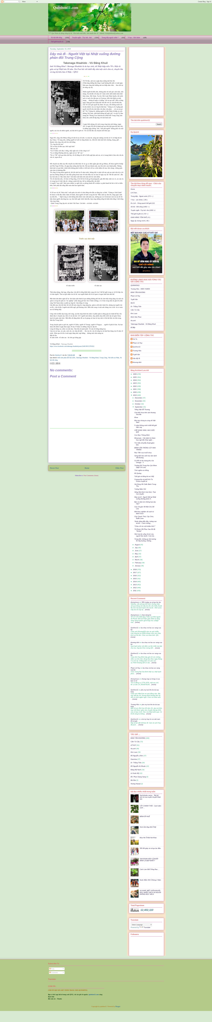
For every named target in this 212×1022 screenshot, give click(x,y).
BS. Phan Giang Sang (138, 777)
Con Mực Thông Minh (142, 435)
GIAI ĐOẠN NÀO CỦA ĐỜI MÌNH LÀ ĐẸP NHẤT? (149, 859)
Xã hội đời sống (56, 37)
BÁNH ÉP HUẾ (145, 816)
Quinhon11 (58, 355)
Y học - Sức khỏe (134, 37)
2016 (135, 575)
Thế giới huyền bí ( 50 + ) (139, 214)
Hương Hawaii (135, 784)
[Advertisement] (86, 445)
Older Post (119, 468)
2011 (135, 590)
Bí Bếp (133, 327)
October (138, 404)
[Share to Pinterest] (59, 363)
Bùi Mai (133, 780)
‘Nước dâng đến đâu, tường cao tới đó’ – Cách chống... (145, 522)
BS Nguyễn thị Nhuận (138, 766)
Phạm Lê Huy (137, 343)
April (136, 557)
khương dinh (135, 642)
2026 (135, 374)
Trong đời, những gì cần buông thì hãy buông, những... (145, 540)
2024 (135, 380)
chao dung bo (146, 615)
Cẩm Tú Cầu (135, 310)
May (136, 554)
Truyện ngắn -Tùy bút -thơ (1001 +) (143, 210)
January (138, 566)
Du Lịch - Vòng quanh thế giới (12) (143, 203)
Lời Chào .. (134, 193)
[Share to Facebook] (57, 363)
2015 (135, 578)
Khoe (136, 417)
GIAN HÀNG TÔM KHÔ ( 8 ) (140, 217)
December (139, 398)
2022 (135, 386)
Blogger (117, 1006)
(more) (147, 609)
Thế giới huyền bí (57, 42)
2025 (135, 377)
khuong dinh (137, 362)
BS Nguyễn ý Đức (137, 756)
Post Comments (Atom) (91, 475)
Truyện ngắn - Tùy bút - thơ (82, 37)
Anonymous (135, 602)
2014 (135, 581)
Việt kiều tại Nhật (113, 357)
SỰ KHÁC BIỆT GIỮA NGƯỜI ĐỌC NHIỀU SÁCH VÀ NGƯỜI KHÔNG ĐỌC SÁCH (150, 892)
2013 (135, 585)
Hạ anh (133, 320)
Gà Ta (135, 339)
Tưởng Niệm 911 (140, 489)
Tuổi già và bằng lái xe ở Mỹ (144, 476)
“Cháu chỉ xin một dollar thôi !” (144, 526)
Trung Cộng (103, 357)
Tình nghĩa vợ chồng (141, 470)
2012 (135, 587)
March (137, 560)
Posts (52, 969)
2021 (135, 389)
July (136, 548)
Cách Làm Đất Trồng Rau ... (149, 869)
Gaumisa (134, 759)
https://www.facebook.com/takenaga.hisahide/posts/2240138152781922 (72, 346)
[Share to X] (55, 363)
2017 (135, 572)
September (139, 407)
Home (87, 468)
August (137, 545)
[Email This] (51, 363)
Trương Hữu (137, 351)
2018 (135, 569)
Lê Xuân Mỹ (135, 773)
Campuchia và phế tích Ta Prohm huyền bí (143, 480)
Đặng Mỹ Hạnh (136, 770)
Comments (54, 972)
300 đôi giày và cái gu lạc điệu (150, 848)
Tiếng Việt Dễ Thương (142, 409)
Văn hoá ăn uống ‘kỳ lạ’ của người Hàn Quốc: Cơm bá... (144, 535)
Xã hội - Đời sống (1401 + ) (140, 207)
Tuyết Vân (134, 299)
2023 (135, 383)
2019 (135, 395)
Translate (147, 927)
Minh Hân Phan (136, 317)
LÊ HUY (133, 745)
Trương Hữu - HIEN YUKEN (140, 289)
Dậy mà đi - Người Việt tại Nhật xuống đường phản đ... (145, 498)
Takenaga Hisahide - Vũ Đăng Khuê (87, 357)
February (138, 563)
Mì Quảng (137, 473)
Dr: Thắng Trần (136, 306)
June (137, 550)
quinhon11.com (94, 994)
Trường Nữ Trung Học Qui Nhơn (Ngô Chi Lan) (145, 466)
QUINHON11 (135, 285)
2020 (135, 392)
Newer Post (54, 468)
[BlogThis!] (53, 363)
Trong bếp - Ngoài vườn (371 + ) (142, 196)
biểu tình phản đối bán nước (66, 357)
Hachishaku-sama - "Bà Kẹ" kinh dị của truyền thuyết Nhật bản (150, 797)
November (139, 401)
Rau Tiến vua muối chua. (143, 452)
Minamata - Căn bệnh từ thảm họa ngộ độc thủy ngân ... (144, 439)
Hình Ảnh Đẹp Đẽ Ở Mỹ (148, 827)
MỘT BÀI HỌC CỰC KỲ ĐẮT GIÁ (144, 233)
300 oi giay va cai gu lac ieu (151, 602)
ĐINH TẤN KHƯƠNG (138, 292)
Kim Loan (134, 313)
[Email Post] (79, 355)
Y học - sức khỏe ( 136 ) (139, 200)
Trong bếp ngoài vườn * (110, 37)
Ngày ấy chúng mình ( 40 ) (140, 221)
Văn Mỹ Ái (136, 358)
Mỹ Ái (132, 303)
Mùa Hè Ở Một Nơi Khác (148, 838)
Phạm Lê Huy (135, 296)
